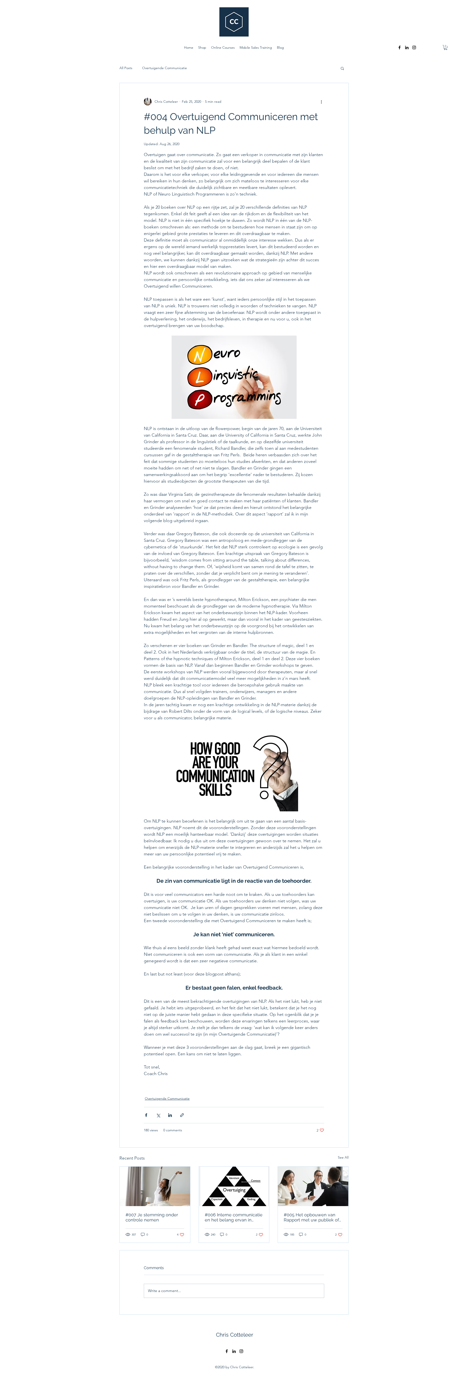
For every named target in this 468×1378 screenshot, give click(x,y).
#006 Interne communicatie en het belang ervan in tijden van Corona (234, 1217)
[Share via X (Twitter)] (158, 1115)
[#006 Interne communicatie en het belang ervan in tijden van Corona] (234, 1186)
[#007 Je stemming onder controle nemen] (155, 1186)
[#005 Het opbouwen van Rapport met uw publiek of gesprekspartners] (313, 1186)
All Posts (125, 68)
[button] (445, 47)
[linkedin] (406, 47)
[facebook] (399, 47)
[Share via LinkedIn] (170, 1115)
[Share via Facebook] (146, 1115)
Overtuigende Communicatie (164, 68)
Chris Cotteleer (234, 1334)
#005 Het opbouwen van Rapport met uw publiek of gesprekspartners (311, 1217)
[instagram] (414, 47)
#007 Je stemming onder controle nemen (152, 1217)
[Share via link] (182, 1115)
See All (343, 1157)
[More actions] (321, 101)
